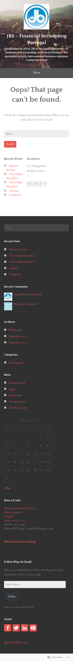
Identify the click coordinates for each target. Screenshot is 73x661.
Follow (12, 596)
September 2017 (18, 336)
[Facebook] (7, 628)
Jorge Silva (19, 294)
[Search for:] (36, 133)
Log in (12, 389)
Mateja (18, 304)
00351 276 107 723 (14, 520)
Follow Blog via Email (17, 561)
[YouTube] (33, 628)
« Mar (7, 488)
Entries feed (15, 395)
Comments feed (17, 401)
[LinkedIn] (24, 628)
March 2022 (15, 330)
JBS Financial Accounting (19, 541)
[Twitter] (16, 628)
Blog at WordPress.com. (16, 642)
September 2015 (18, 342)
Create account (17, 383)
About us (14, 191)
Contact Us (15, 195)
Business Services (18, 249)
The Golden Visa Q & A (22, 256)
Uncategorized (17, 363)
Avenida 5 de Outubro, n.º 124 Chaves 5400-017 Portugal (20, 512)
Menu (36, 73)
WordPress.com (17, 408)
